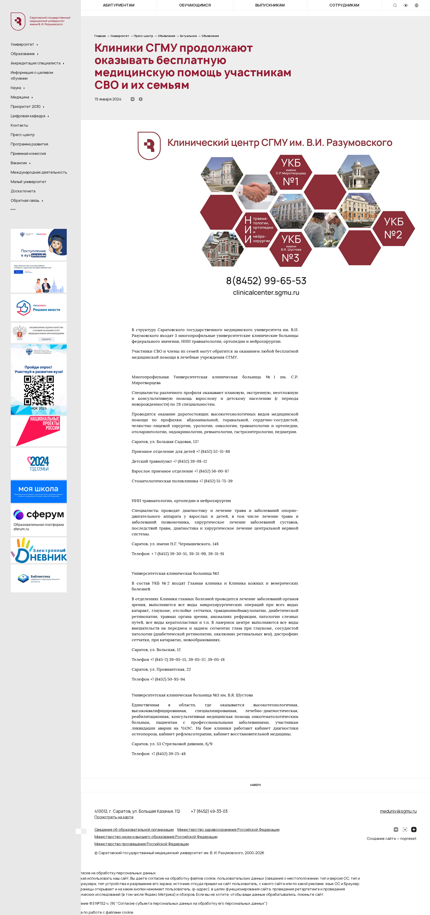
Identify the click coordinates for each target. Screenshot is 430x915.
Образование (23, 53)
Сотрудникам (344, 5)
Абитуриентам (118, 5)
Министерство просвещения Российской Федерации (142, 843)
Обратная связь (25, 200)
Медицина (20, 97)
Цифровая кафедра (28, 115)
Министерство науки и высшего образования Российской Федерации (156, 836)
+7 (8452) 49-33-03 (209, 811)
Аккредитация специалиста (36, 63)
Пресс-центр (23, 134)
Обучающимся (195, 5)
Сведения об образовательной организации (134, 829)
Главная (100, 36)
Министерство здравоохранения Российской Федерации (228, 829)
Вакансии (19, 162)
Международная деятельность (39, 172)
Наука (16, 87)
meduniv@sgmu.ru (398, 811)
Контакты (19, 125)
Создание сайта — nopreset (392, 838)
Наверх (255, 785)
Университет (23, 44)
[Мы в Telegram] (404, 829)
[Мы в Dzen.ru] (413, 829)
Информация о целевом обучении (32, 75)
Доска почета (23, 191)
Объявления (166, 36)
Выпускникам (270, 5)
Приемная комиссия (28, 153)
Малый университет (29, 181)
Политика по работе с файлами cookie (99, 912)
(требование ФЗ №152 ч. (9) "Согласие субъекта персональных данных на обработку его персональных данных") (166, 903)
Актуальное (188, 36)
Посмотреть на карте (114, 817)
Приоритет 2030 (26, 106)
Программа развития (29, 144)
